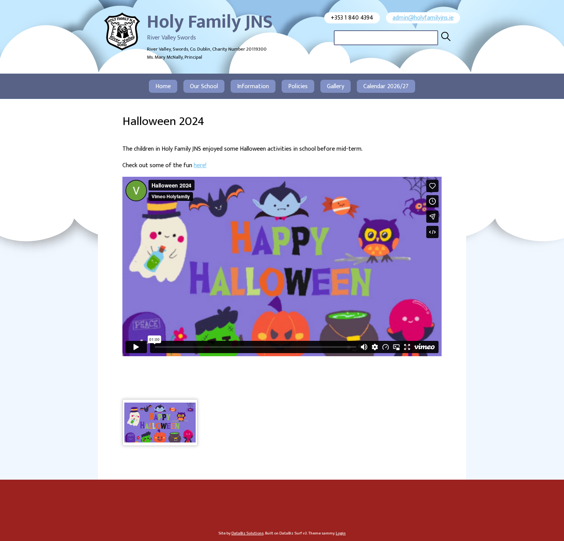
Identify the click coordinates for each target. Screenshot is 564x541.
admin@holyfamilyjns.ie (423, 18)
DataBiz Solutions (247, 533)
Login (341, 533)
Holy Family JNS (210, 22)
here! (200, 165)
